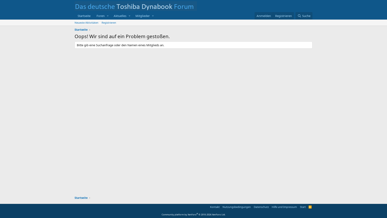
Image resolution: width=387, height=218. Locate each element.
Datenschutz (261, 207)
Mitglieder (142, 16)
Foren (101, 16)
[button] (108, 16)
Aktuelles (120, 16)
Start (303, 207)
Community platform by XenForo (194, 214)
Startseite (84, 16)
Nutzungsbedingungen (237, 207)
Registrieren (109, 22)
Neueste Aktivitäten (86, 22)
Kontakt (215, 207)
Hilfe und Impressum (284, 207)
